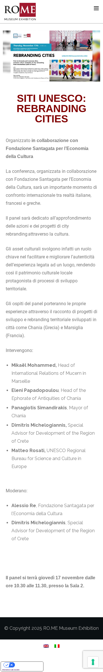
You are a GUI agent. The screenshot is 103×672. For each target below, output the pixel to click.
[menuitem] (46, 646)
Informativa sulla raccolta (10, 670)
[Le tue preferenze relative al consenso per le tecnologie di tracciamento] (93, 662)
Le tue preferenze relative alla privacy (28, 665)
